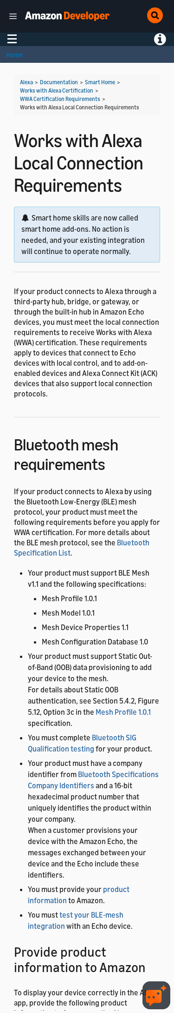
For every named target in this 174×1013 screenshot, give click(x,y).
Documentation (59, 82)
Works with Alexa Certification (56, 90)
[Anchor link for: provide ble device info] (152, 966)
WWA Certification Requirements (60, 98)
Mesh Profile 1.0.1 (123, 712)
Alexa (26, 82)
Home (14, 55)
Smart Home (100, 82)
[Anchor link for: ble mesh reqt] (113, 463)
